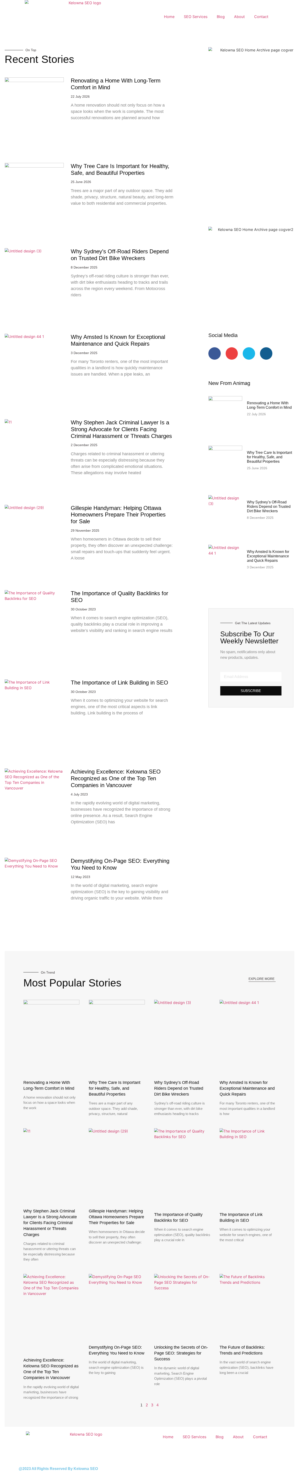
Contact (261, 16)
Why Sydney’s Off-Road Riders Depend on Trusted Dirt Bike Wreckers (120, 254)
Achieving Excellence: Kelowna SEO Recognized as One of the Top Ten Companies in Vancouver (116, 778)
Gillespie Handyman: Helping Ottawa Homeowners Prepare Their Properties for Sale (118, 515)
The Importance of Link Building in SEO (119, 682)
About (239, 16)
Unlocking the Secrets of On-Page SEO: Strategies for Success (181, 1353)
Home (169, 16)
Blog (221, 16)
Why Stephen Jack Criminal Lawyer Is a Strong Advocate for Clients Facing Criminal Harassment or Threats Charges (121, 429)
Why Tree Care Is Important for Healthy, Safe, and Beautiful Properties (120, 169)
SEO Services (195, 16)
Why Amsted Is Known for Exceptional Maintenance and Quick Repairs (118, 340)
